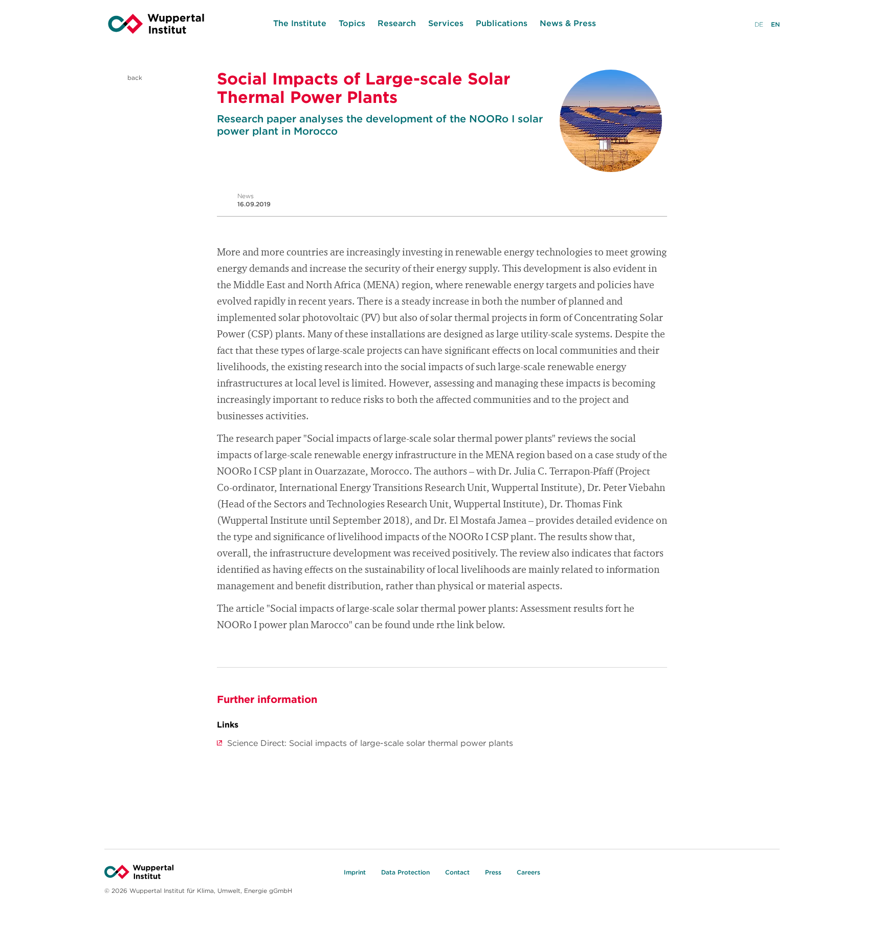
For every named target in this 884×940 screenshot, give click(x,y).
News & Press (568, 23)
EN (775, 24)
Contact (457, 872)
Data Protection (405, 872)
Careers (528, 872)
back (133, 77)
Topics (352, 23)
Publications (501, 23)
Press (493, 872)
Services (445, 23)
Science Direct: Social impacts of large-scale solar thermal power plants (370, 743)
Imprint (355, 872)
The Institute (299, 23)
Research (397, 23)
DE (759, 24)
